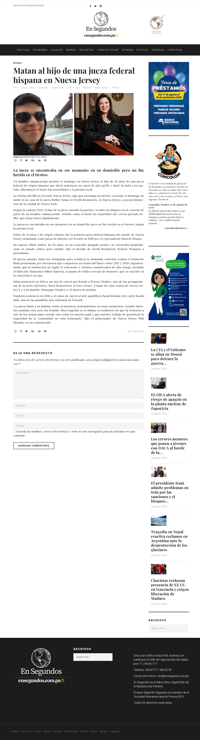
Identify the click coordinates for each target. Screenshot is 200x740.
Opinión (127, 50)
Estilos (142, 50)
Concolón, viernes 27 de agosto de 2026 (168, 206)
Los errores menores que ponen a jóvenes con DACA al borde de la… (169, 445)
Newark (87, 87)
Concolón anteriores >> (176, 228)
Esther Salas (58, 87)
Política (23, 50)
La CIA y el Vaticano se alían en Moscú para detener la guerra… (168, 356)
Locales (57, 50)
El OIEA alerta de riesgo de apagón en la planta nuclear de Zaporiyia (169, 401)
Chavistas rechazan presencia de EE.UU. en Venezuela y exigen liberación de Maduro (170, 589)
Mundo (71, 50)
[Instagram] (100, 6)
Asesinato (43, 87)
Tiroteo (115, 87)
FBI (69, 87)
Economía (40, 50)
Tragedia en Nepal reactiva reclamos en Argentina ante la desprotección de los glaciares (169, 540)
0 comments (137, 331)
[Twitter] (95, 6)
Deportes (87, 50)
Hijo (77, 87)
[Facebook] (90, 6)
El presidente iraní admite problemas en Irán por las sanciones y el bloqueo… (169, 491)
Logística (175, 50)
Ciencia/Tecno (108, 50)
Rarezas (158, 50)
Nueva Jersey (101, 87)
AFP (15, 87)
